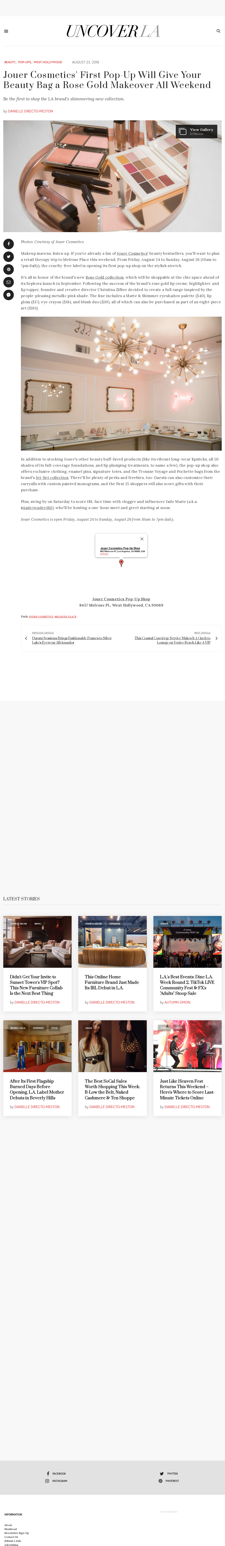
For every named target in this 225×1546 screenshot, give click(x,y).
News (37, 923)
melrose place (65, 616)
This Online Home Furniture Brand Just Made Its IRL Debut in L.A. (112, 982)
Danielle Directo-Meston (30, 111)
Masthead (10, 1529)
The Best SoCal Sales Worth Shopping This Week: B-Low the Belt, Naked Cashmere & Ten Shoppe (112, 1090)
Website (104, 554)
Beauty (10, 62)
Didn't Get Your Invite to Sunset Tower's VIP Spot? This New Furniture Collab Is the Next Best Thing (36, 985)
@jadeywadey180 (37, 507)
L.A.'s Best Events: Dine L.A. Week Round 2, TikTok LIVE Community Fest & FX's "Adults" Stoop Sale (187, 985)
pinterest (172, 1481)
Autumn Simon (177, 1002)
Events (164, 923)
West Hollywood (48, 62)
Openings (114, 923)
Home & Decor (19, 923)
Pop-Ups (24, 62)
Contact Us (11, 1537)
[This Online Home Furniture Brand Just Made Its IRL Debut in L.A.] (112, 942)
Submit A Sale (12, 1540)
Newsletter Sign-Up (16, 1533)
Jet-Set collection (52, 477)
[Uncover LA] (112, 31)
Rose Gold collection (105, 277)
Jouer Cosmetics (132, 253)
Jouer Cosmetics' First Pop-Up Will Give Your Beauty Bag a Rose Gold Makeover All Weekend (107, 80)
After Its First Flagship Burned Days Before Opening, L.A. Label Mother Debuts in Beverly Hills (37, 1090)
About (8, 1525)
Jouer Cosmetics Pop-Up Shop (120, 548)
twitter (172, 1473)
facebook (59, 1473)
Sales (88, 1028)
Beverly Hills (18, 1028)
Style (54, 1028)
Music (179, 1028)
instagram (59, 1481)
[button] (121, 563)
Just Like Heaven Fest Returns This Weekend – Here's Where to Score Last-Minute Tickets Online (187, 1090)
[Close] (142, 539)
